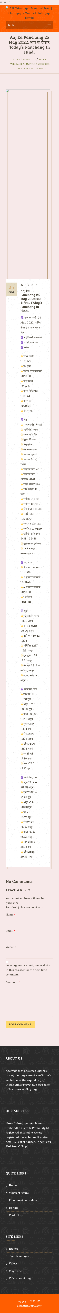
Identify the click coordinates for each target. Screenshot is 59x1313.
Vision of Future (19, 1193)
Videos (13, 1263)
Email (10, 931)
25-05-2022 (29, 59)
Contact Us (16, 1215)
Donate (13, 1207)
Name (11, 914)
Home (16, 59)
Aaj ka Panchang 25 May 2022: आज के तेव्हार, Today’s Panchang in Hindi (30, 64)
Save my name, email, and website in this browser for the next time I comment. (28, 970)
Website (11, 947)
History (14, 1248)
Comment (13, 982)
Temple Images (19, 1256)
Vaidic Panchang (20, 1278)
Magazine (15, 1271)
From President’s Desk (23, 1200)
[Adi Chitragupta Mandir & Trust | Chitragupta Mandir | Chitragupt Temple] (29, 13)
